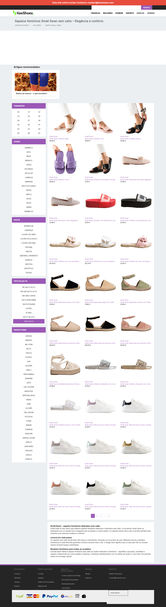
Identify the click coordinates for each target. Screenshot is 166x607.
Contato (41, 574)
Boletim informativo (115, 574)
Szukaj (146, 7)
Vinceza (28, 451)
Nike (29, 404)
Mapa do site (42, 586)
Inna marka (28, 374)
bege (29, 156)
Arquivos (88, 578)
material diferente (29, 256)
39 (18, 125)
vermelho (28, 211)
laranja (29, 177)
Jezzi (28, 383)
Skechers (28, 446)
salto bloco (29, 317)
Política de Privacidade (46, 582)
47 (39, 133)
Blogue (87, 574)
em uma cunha (28, 296)
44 (39, 129)
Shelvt (29, 442)
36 (18, 120)
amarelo (29, 148)
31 (29, 112)
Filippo (29, 357)
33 (18, 116)
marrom (29, 182)
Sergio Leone (29, 438)
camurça (29, 230)
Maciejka (29, 391)
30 (18, 112)
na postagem (29, 304)
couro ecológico (28, 239)
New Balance (29, 395)
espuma (28, 247)
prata (28, 190)
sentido (29, 264)
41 (39, 125)
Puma (28, 421)
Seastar (28, 434)
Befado (29, 340)
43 (29, 129)
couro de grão (29, 234)
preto (29, 194)
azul (29, 152)
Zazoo (29, 455)
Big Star (29, 344)
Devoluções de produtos (70, 580)
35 (39, 116)
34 (29, 116)
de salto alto (28, 287)
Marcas (140, 13)
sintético (28, 268)
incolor (29, 173)
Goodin (28, 366)
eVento (28, 459)
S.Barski (29, 429)
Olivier (29, 408)
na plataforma (29, 300)
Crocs (29, 353)
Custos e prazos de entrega (71, 575)
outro (29, 308)
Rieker (29, 425)
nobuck (28, 260)
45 (18, 133)
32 (39, 112)
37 (29, 120)
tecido (29, 273)
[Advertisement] (73, 48)
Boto (28, 349)
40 (29, 125)
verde (28, 207)
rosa (28, 199)
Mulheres (17, 578)
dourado (29, 169)
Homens (17, 582)
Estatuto (41, 578)
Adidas (29, 336)
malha (29, 251)
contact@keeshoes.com (100, 2)
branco (28, 160)
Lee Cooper (29, 387)
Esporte (16, 586)
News (28, 400)
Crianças (17, 574)
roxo (28, 203)
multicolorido (29, 186)
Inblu (28, 370)
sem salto (29, 321)
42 (18, 129)
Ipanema (28, 378)
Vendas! (151, 13)
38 (39, 120)
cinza (28, 165)
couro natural (29, 243)
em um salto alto (29, 291)
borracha (28, 226)
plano (29, 313)
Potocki (29, 417)
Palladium (29, 412)
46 (29, 133)
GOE (29, 361)
